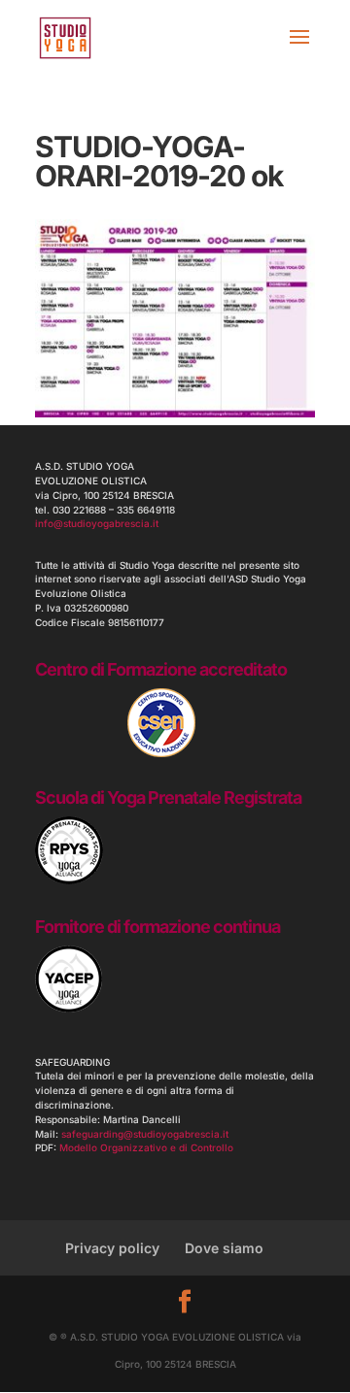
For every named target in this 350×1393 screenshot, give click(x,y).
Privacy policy (112, 1248)
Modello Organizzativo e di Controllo (146, 1147)
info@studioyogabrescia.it (96, 523)
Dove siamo (224, 1248)
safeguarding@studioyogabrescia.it (144, 1134)
